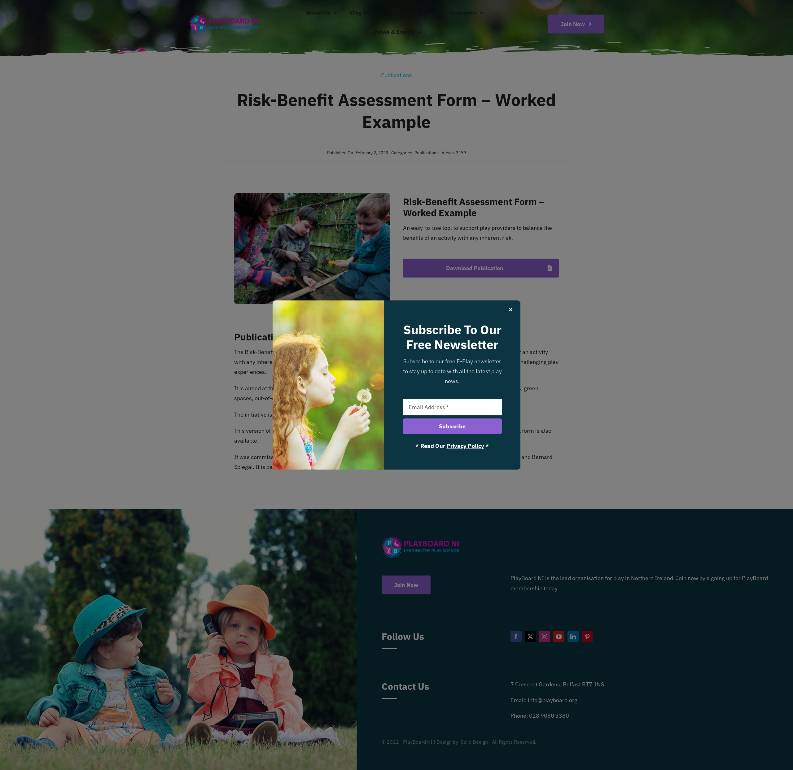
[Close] (510, 309)
